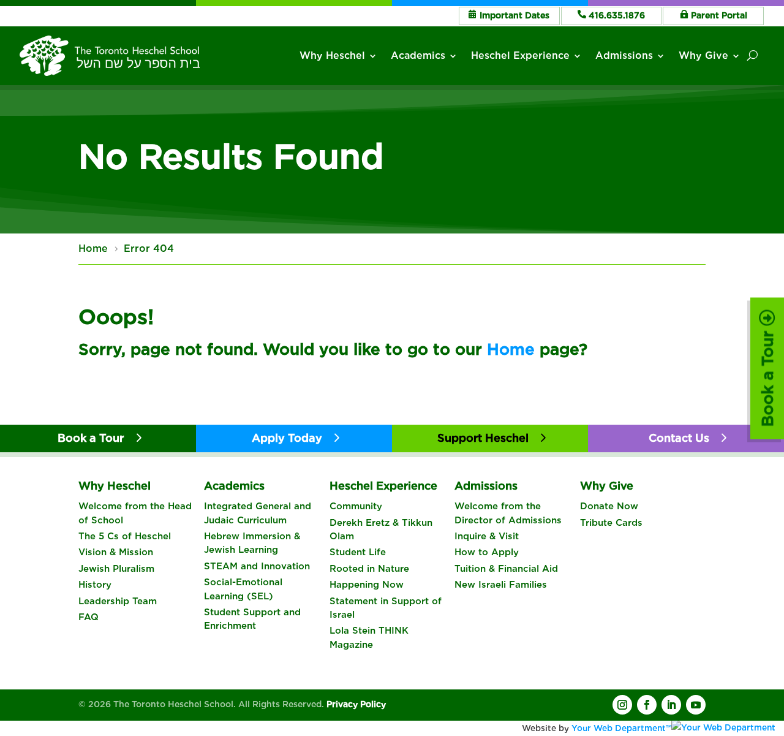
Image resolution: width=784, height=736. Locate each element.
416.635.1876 (617, 15)
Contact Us (679, 437)
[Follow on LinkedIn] (671, 705)
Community (356, 506)
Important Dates (514, 15)
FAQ (88, 617)
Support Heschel (483, 437)
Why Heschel (332, 55)
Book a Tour (767, 376)
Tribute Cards (611, 522)
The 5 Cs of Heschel (124, 536)
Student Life (358, 552)
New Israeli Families (500, 584)
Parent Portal (719, 15)
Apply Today (287, 437)
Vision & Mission (115, 552)
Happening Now (367, 584)
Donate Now (609, 506)
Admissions (624, 55)
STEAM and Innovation (257, 566)
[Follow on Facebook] (647, 705)
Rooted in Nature (369, 568)
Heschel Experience (520, 55)
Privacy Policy (356, 704)
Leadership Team (117, 601)
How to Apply (486, 552)
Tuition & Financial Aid (506, 568)
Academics (418, 55)
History (94, 584)
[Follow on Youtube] (696, 705)
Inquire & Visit (486, 536)
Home (511, 349)
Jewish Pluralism (116, 568)
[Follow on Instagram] (622, 705)
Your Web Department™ (621, 728)
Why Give (703, 55)
